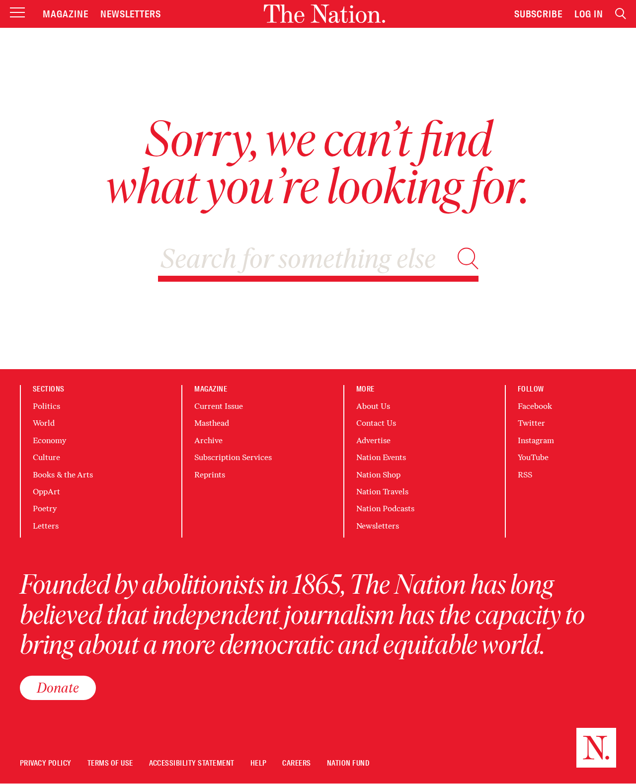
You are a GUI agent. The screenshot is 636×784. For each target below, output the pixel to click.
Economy (49, 440)
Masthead (211, 423)
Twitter (531, 423)
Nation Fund (348, 763)
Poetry (45, 508)
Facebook (535, 406)
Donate (58, 687)
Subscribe (538, 13)
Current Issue (218, 406)
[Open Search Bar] (620, 13)
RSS (525, 474)
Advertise (373, 440)
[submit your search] (468, 258)
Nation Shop (378, 474)
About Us (373, 406)
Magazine (65, 13)
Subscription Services (233, 457)
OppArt (46, 491)
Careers (296, 763)
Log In (588, 13)
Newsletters (130, 13)
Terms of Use (110, 763)
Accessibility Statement (192, 763)
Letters (46, 526)
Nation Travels (382, 491)
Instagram (536, 440)
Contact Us (376, 423)
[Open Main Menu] (17, 13)
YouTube (533, 457)
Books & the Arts (63, 474)
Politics (46, 406)
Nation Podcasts (385, 508)
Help (258, 763)
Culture (46, 457)
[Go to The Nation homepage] (324, 13)
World (44, 423)
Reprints (209, 474)
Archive (208, 440)
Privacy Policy (46, 763)
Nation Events (381, 457)
